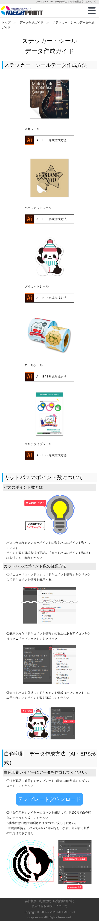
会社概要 (31, 901)
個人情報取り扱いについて (49, 906)
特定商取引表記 (63, 901)
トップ (6, 22)
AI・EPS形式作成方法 (51, 140)
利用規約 (45, 901)
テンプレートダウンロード (49, 799)
